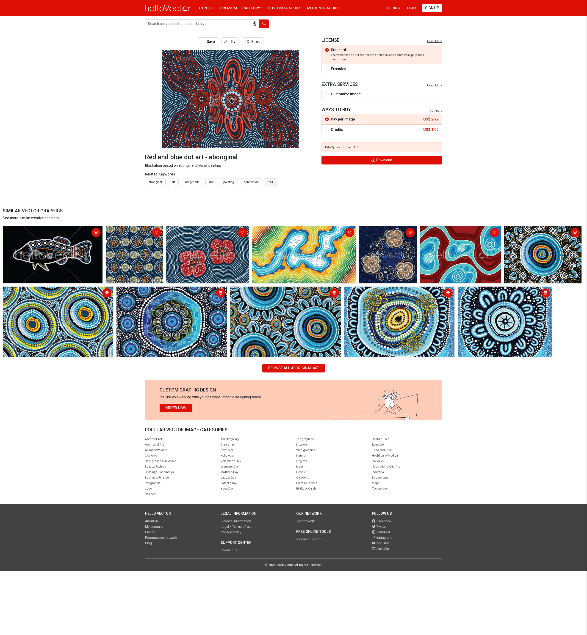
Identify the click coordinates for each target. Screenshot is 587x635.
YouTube (382, 543)
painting (228, 182)
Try (232, 41)
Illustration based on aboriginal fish (32, 230)
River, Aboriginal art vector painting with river (456, 230)
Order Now (175, 408)
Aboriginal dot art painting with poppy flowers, (385, 233)
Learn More (434, 41)
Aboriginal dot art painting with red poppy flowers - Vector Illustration (207, 233)
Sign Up (432, 8)
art (173, 182)
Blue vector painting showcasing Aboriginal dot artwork (540, 233)
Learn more (338, 59)
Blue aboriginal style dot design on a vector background (48, 291)
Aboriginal (155, 182)
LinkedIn (382, 549)
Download (383, 160)
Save (210, 41)
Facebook (383, 521)
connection (251, 182)
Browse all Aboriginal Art (293, 368)
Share (255, 41)
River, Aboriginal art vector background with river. (292, 230)
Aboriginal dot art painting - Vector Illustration (128, 233)
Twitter (381, 527)
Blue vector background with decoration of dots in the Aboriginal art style (285, 293)
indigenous (192, 182)
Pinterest (382, 532)
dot (211, 182)
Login (410, 8)
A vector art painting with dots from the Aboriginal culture (504, 291)
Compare (436, 110)
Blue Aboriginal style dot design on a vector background (162, 291)
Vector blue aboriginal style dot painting (377, 291)
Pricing (393, 8)
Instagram (383, 538)
